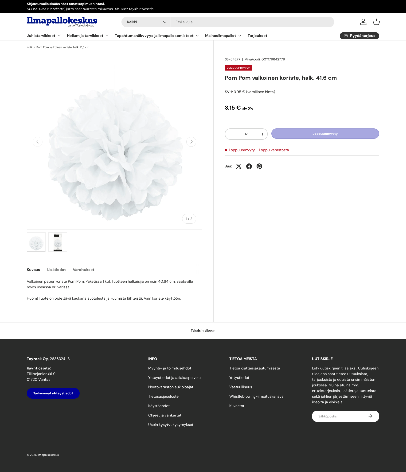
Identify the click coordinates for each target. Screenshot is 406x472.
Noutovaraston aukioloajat (170, 387)
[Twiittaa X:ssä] (239, 166)
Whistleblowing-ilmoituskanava (256, 396)
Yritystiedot (239, 377)
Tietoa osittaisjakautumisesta (254, 368)
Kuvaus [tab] (33, 269)
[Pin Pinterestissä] (259, 166)
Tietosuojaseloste (163, 396)
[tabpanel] (114, 290)
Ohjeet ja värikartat (164, 415)
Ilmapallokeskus (48, 455)
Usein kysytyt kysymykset (170, 424)
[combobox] (227, 22)
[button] (376, 22)
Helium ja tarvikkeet (85, 35)
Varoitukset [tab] (83, 269)
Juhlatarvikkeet (41, 35)
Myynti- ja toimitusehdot (169, 368)
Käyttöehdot (159, 405)
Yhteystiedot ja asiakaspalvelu (174, 377)
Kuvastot (236, 405)
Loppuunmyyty (325, 133)
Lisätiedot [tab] (56, 269)
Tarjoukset (257, 35)
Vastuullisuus (240, 387)
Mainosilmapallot (220, 35)
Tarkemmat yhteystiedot (53, 393)
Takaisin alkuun (203, 330)
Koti (29, 47)
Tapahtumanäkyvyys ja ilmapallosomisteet (154, 35)
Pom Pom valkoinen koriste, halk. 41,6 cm (63, 47)
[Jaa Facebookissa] (249, 166)
